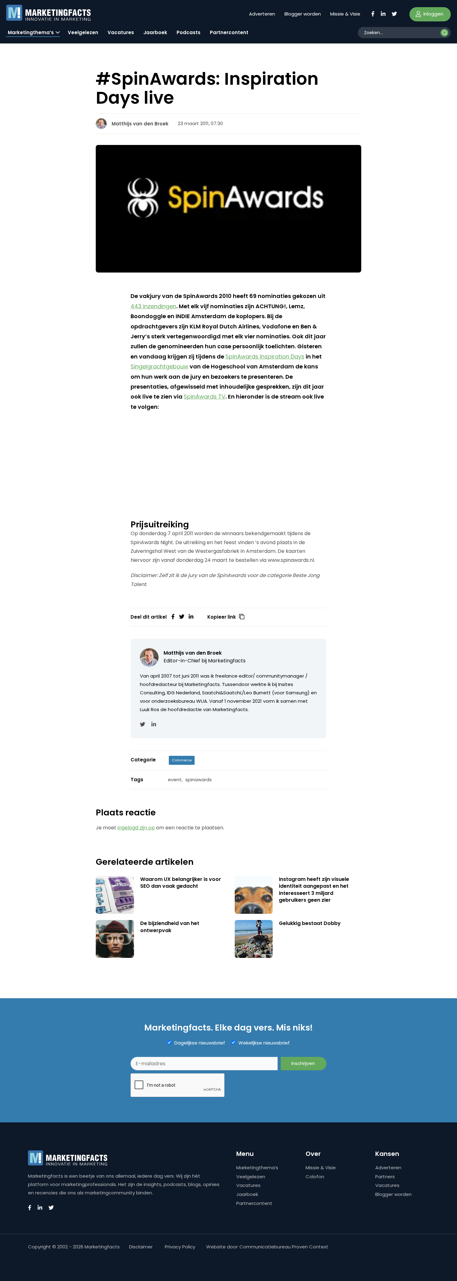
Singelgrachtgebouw (159, 366)
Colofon (315, 1176)
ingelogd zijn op (136, 827)
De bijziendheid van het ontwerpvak (169, 927)
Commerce (182, 760)
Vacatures (121, 32)
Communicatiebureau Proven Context (283, 1246)
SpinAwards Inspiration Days (264, 356)
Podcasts (189, 32)
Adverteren (262, 14)
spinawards (198, 779)
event (175, 779)
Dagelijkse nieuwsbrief (199, 1043)
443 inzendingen (153, 306)
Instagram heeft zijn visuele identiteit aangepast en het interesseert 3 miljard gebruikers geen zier (314, 890)
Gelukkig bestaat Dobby (310, 923)
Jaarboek (155, 32)
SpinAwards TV (204, 396)
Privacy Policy (180, 1246)
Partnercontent (229, 32)
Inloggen (432, 14)
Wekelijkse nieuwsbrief (264, 1043)
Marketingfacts (227, 660)
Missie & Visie (345, 14)
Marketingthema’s (31, 32)
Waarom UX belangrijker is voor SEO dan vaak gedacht (180, 883)
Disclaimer (141, 1246)
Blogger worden (302, 14)
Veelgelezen (83, 32)
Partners (385, 1176)
